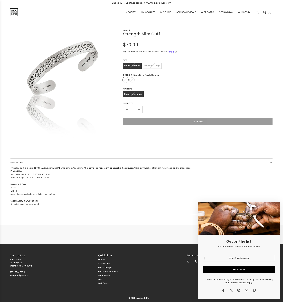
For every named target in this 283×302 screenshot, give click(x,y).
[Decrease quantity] (126, 109)
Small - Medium (132, 65)
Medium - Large (152, 65)
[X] (195, 261)
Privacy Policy (266, 279)
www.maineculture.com (157, 2)
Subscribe (239, 269)
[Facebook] (188, 261)
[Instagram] (238, 290)
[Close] (273, 208)
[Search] (257, 12)
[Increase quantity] (138, 109)
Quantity (128, 103)
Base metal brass (133, 94)
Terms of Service (237, 282)
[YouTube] (246, 290)
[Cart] (264, 12)
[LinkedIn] (254, 290)
